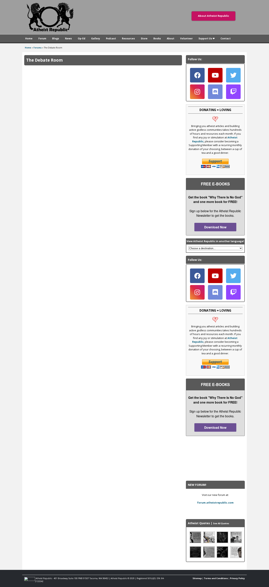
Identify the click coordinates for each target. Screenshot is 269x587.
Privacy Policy (237, 578)
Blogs (55, 38)
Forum (42, 38)
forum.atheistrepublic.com (215, 502)
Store (144, 38)
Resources (128, 38)
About (170, 38)
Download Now (215, 227)
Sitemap (197, 578)
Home (28, 38)
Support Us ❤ (207, 38)
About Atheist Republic (213, 16)
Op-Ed (81, 38)
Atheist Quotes (199, 523)
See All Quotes (221, 523)
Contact (226, 38)
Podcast (111, 38)
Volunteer (186, 38)
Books (157, 38)
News (68, 38)
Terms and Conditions (216, 578)
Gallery (95, 38)
